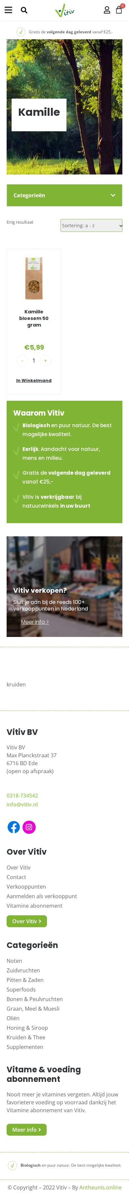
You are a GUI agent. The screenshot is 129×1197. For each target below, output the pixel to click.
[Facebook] (13, 827)
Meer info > (35, 622)
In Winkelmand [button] (34, 380)
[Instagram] (29, 827)
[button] (24, 10)
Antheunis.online (100, 1187)
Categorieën (29, 195)
